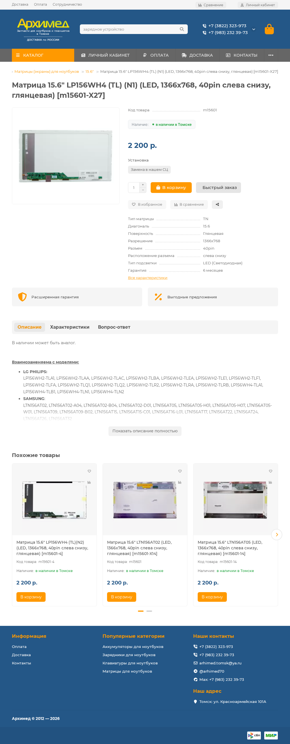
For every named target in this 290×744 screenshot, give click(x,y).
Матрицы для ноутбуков (127, 671)
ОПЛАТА (159, 55)
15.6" (90, 71)
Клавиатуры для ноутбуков (130, 663)
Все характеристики (147, 277)
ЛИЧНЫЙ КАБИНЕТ (108, 55)
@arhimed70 (211, 671)
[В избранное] (89, 470)
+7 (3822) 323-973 (227, 25)
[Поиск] (181, 29)
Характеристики (69, 327)
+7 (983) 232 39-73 (228, 32)
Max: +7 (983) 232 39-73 (221, 679)
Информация (29, 636)
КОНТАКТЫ (245, 55)
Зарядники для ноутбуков (129, 654)
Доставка (20, 4)
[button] (13, 534)
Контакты (21, 663)
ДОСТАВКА (201, 55)
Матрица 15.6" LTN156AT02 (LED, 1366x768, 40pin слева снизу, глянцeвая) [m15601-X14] (139, 548)
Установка (138, 160)
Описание (30, 327)
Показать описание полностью (145, 430)
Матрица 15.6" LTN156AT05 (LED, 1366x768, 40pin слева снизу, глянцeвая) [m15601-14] (230, 548)
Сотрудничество (67, 4)
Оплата (40, 4)
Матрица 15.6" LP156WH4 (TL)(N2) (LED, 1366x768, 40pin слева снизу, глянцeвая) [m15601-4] (52, 548)
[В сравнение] (89, 482)
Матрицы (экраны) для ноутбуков (46, 71)
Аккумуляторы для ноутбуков (133, 646)
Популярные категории (134, 636)
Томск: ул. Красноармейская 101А (232, 701)
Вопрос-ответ (114, 327)
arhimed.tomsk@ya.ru (220, 663)
